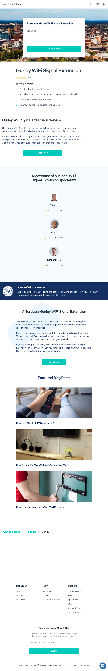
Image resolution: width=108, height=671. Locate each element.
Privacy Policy (23, 665)
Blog (70, 604)
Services (20, 591)
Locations (20, 600)
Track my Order (74, 591)
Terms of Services (38, 665)
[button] (102, 665)
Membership (21, 595)
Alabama (31, 532)
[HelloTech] (16, 4)
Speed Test (73, 600)
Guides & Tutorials (76, 608)
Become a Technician (51, 600)
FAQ (70, 595)
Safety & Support (55, 665)
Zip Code (31, 31)
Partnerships (47, 591)
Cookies (87, 665)
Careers (45, 595)
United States (11, 532)
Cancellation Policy (74, 665)
